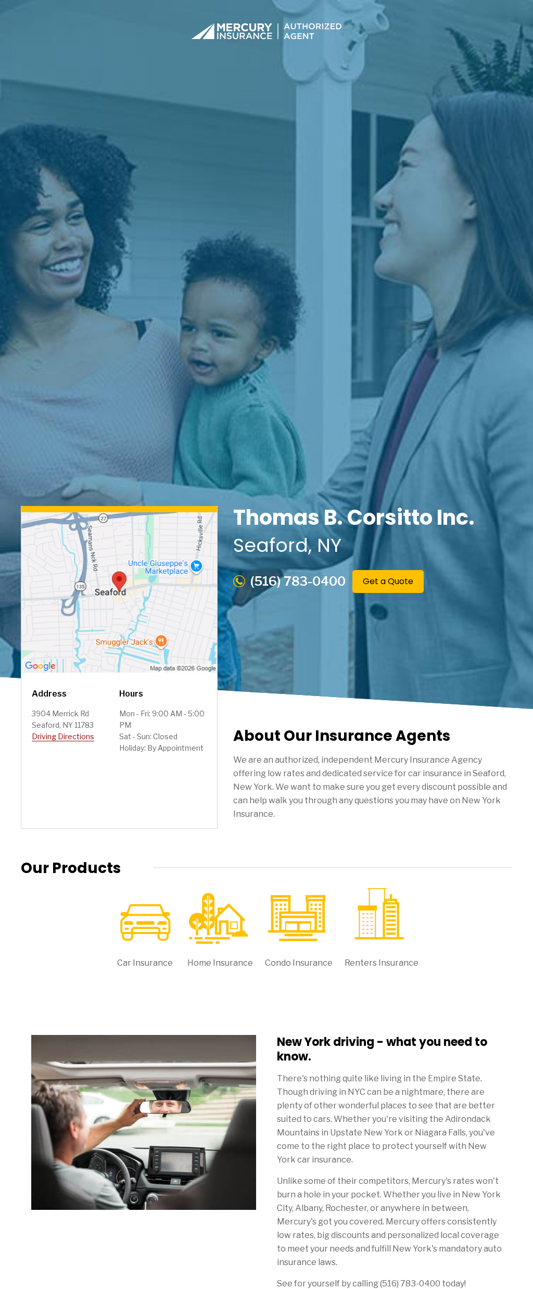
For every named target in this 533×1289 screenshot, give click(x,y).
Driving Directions (63, 736)
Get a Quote (388, 581)
